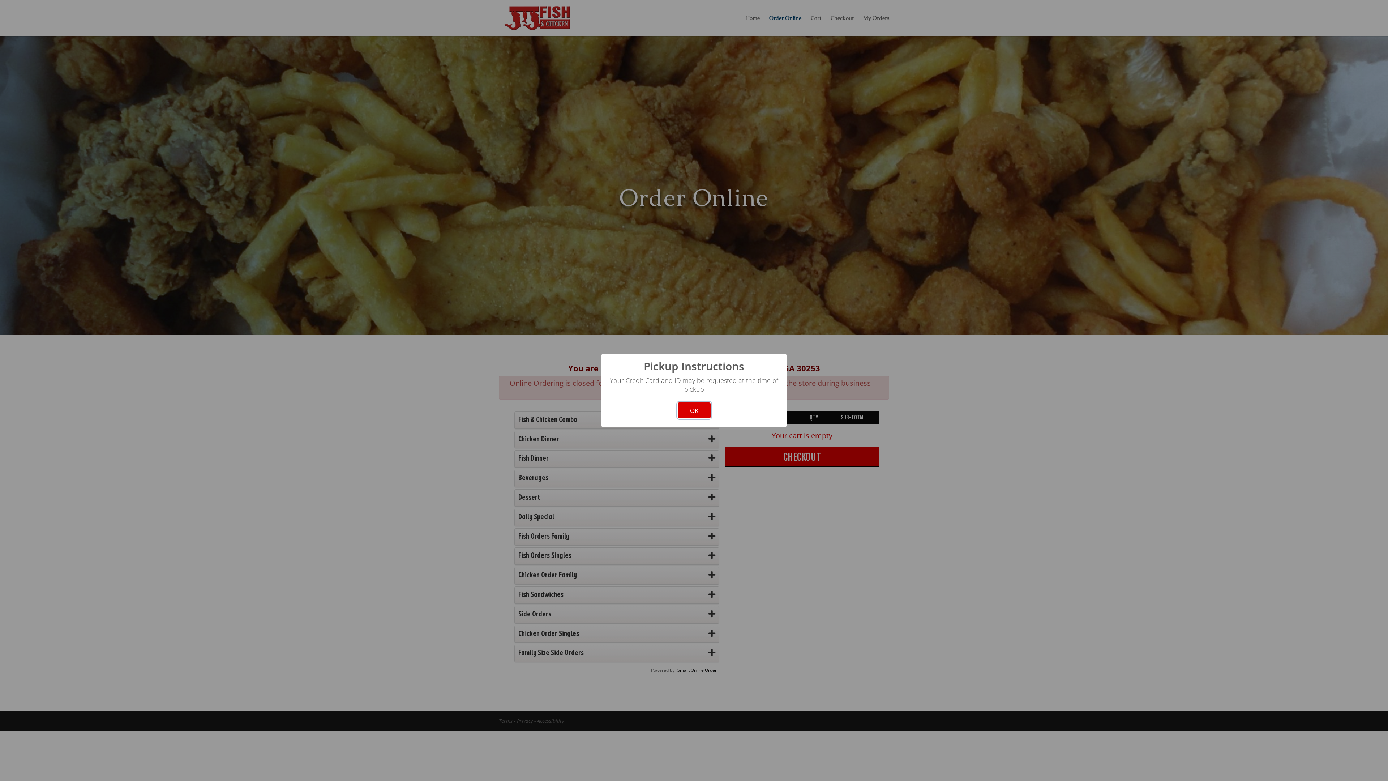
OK (694, 410)
